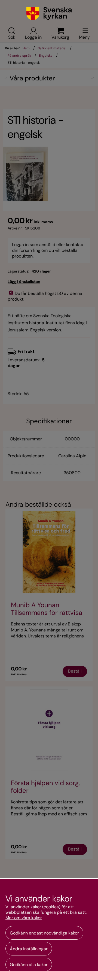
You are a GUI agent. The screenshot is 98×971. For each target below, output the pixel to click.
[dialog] (49, 924)
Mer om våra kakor (23, 918)
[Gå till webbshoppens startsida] (49, 13)
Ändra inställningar (29, 949)
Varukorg (60, 36)
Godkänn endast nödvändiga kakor (44, 933)
